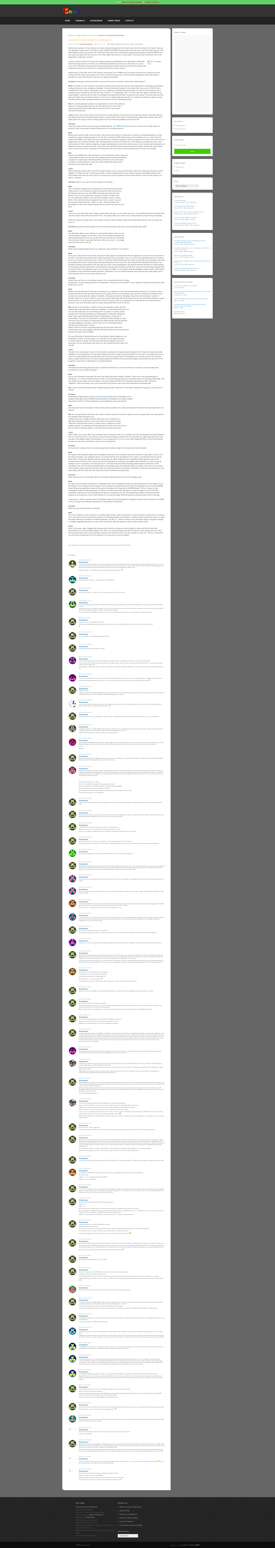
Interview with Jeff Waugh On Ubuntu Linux (185, 223)
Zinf (135, 126)
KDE (83, 117)
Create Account (180, 167)
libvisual (84, 280)
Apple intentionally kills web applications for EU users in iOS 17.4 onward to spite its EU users (192, 292)
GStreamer (115, 249)
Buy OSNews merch (181, 128)
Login (177, 170)
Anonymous (83, 562)
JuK (114, 126)
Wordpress (90, 1517)
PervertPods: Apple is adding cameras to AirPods (186, 268)
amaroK (90, 57)
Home (67, 21)
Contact (129, 21)
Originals (80, 21)
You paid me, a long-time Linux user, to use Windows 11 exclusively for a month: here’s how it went (192, 248)
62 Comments (137, 44)
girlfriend (118, 142)
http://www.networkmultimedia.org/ (90, 1023)
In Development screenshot (113, 535)
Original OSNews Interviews (86, 35)
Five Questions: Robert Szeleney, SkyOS (184, 206)
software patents (101, 396)
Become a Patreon (180, 125)
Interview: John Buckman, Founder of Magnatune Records (188, 211)
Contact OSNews (126, 1522)
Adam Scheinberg (96, 1515)
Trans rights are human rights (131, 1525)
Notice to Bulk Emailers (129, 1518)
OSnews (79, 1545)
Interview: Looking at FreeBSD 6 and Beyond (185, 217)
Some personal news (179, 311)
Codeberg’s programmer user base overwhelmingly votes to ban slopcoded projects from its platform (190, 241)
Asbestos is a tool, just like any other (183, 255)
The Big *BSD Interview (180, 200)
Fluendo (118, 64)
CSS (145, 533)
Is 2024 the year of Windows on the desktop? (185, 285)
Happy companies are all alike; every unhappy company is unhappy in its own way (192, 261)
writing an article (121, 545)
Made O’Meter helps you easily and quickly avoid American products (191, 298)
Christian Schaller (86, 44)
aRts (94, 255)
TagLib (70, 356)
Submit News (114, 21)
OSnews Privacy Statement (87, 1507)
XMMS (152, 88)
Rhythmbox (126, 126)
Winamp (92, 325)
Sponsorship (96, 21)
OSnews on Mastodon (128, 1514)
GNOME (104, 367)
